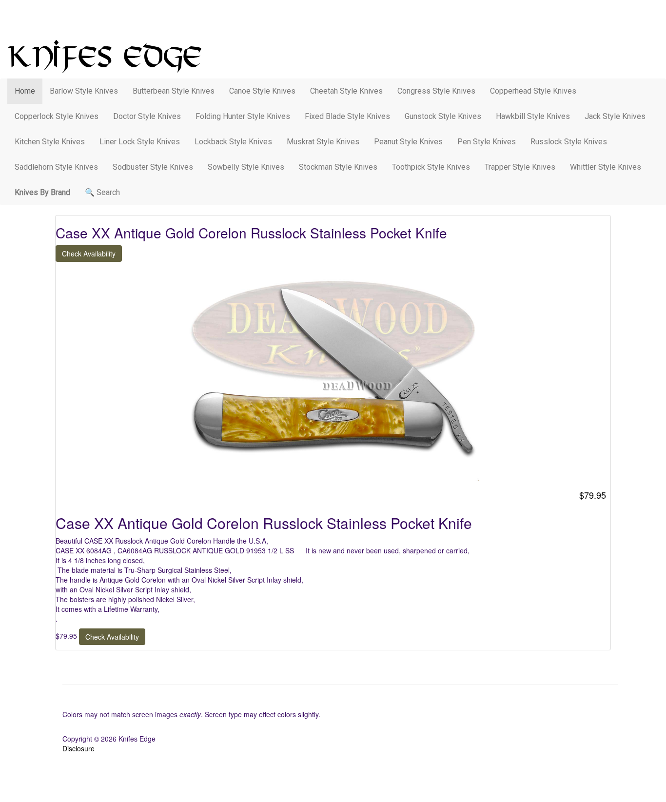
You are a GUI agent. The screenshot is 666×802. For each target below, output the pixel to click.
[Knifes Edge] (333, 56)
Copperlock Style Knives (56, 116)
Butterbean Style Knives (174, 91)
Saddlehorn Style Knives (56, 167)
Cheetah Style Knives (346, 91)
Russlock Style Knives (568, 141)
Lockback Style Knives (233, 141)
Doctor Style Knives (147, 116)
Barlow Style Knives (84, 91)
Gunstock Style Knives (443, 116)
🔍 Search (102, 192)
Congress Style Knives (436, 91)
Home (25, 91)
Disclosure (78, 748)
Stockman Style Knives (338, 167)
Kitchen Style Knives (50, 141)
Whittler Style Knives (605, 167)
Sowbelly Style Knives (246, 167)
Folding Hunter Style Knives (243, 116)
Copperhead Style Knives (533, 91)
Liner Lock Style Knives (139, 141)
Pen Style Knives (486, 141)
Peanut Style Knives (408, 141)
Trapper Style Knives (520, 167)
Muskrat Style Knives (323, 141)
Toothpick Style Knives (431, 167)
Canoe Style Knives (262, 91)
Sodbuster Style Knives (153, 167)
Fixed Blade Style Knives (347, 116)
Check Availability (89, 253)
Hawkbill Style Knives (533, 116)
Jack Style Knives (615, 116)
